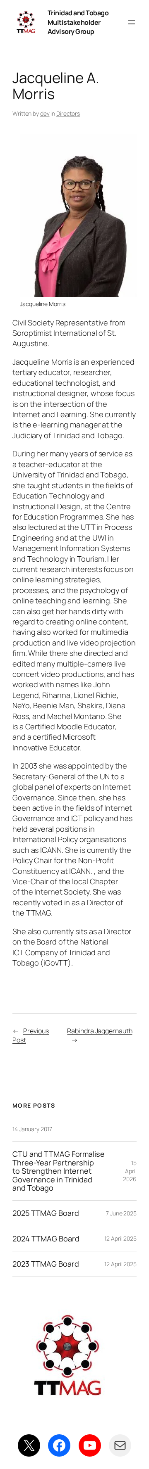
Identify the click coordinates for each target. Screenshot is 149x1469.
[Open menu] (132, 22)
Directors (68, 113)
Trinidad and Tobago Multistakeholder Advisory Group (78, 22)
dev (45, 113)
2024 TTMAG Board (45, 1238)
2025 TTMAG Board (45, 1213)
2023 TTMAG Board (45, 1264)
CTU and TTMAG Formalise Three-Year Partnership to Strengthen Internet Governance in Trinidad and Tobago (58, 1171)
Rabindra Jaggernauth (99, 1030)
